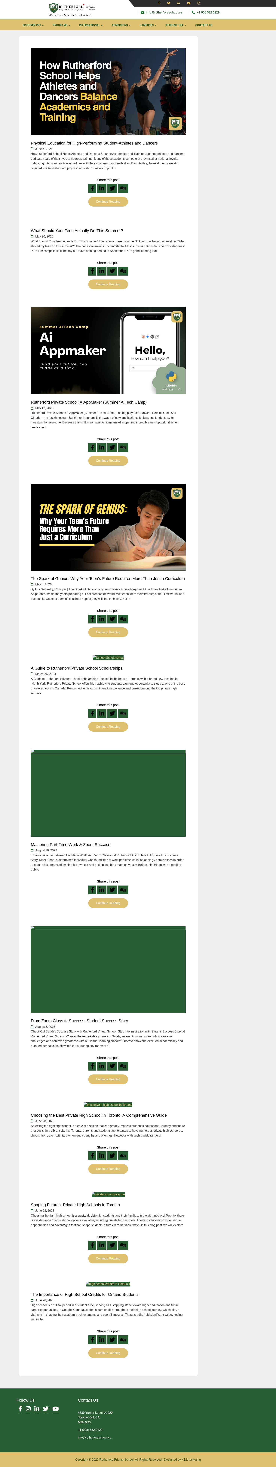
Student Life (174, 25)
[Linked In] (178, 3)
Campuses (147, 25)
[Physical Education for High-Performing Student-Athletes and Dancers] (108, 91)
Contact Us (203, 25)
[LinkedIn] (36, 1409)
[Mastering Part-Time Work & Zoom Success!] (108, 793)
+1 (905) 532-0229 (90, 1429)
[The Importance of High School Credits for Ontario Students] (108, 1283)
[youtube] (188, 3)
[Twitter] (169, 3)
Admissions (120, 25)
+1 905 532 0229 (208, 12)
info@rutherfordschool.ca (164, 12)
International (89, 25)
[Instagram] (199, 3)
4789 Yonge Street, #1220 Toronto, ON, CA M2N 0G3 (95, 1417)
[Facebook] (159, 3)
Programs (60, 25)
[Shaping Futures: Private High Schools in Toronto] (108, 1194)
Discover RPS (32, 25)
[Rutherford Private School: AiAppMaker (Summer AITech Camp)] (108, 350)
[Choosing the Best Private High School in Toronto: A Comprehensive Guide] (108, 1104)
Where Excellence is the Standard (69, 15)
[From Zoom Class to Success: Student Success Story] (108, 969)
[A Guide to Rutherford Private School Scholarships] (108, 657)
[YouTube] (55, 1409)
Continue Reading (108, 201)
